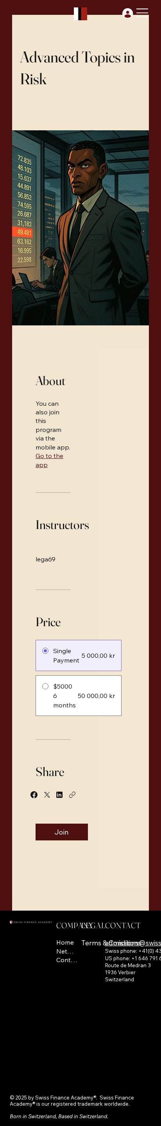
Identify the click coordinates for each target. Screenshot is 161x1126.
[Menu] (142, 13)
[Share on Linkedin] (59, 794)
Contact (67, 960)
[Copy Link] (72, 794)
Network (67, 951)
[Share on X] (47, 794)
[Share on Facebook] (34, 794)
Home (65, 942)
